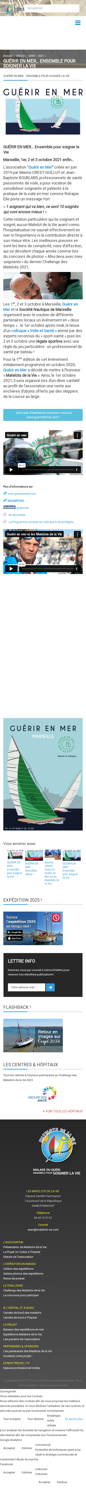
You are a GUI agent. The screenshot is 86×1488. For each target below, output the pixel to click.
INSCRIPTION (15, 500)
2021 (41, 55)
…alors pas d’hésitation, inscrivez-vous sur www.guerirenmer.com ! (43, 415)
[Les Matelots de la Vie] (21, 9)
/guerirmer (22, 507)
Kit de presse (17, 515)
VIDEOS (20, 55)
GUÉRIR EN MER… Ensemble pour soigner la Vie (14, 869)
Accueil (8, 55)
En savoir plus (74, 1419)
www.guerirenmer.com (21, 493)
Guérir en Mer (40, 167)
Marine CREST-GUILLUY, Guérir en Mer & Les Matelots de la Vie (52, 873)
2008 (31, 55)
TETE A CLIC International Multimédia (50, 1380)
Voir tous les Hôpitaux (64, 1111)
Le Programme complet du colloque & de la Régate (41, 522)
